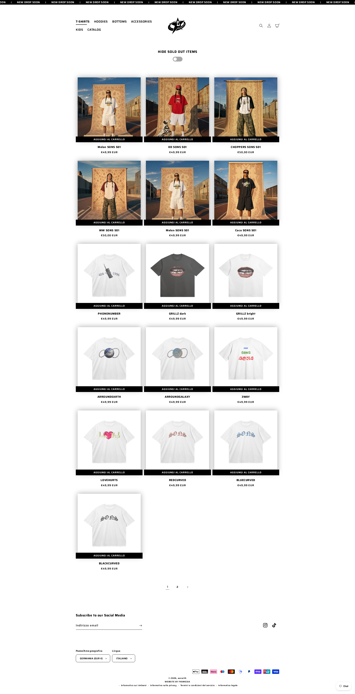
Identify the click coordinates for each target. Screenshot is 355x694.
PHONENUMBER (109, 314)
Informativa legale (228, 685)
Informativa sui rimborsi (134, 685)
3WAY (246, 397)
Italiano (121, 658)
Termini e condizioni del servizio (197, 685)
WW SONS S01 (109, 230)
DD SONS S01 (177, 147)
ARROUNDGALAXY (177, 397)
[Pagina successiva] (187, 587)
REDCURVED (177, 480)
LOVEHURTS (109, 480)
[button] (261, 26)
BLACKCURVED (109, 563)
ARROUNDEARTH (109, 397)
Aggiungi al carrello (109, 139)
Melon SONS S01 (109, 147)
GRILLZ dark (177, 314)
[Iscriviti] (140, 625)
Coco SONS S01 (245, 230)
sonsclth (182, 678)
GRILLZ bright (246, 314)
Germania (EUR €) (91, 658)
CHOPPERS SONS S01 (246, 147)
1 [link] (167, 586)
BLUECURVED (245, 480)
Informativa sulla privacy (163, 685)
